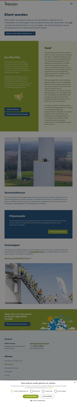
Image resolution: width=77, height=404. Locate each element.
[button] (38, 401)
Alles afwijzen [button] (47, 396)
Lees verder (48, 388)
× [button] (75, 382)
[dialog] (38, 202)
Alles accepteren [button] (30, 396)
